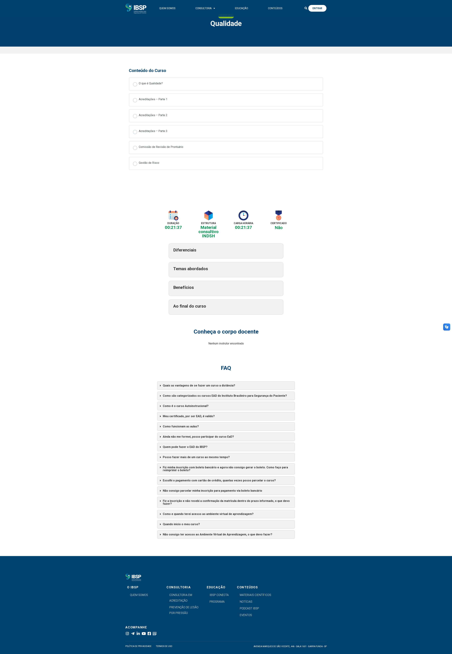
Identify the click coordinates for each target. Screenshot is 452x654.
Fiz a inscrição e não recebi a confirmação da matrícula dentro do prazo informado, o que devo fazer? (226, 502)
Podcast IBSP (249, 608)
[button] (305, 8)
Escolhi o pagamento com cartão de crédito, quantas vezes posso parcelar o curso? (219, 480)
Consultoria (203, 8)
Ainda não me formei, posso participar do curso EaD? (198, 436)
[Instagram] (127, 633)
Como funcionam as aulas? (181, 426)
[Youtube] (143, 633)
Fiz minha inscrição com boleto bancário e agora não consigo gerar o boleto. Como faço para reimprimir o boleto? (225, 469)
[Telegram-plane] (133, 633)
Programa (217, 601)
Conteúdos (275, 8)
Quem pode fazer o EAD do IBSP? (185, 447)
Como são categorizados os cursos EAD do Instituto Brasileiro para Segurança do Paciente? (225, 395)
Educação (241, 8)
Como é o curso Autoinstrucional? (186, 406)
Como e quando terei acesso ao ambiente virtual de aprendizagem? (208, 514)
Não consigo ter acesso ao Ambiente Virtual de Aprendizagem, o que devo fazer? (217, 534)
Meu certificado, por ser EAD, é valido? (189, 416)
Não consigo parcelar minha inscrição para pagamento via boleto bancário (212, 490)
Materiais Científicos (255, 595)
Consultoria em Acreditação (180, 597)
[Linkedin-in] (138, 633)
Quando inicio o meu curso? (181, 524)
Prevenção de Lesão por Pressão (183, 610)
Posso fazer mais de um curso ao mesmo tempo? (196, 457)
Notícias (246, 601)
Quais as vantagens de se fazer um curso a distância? (199, 385)
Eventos (246, 615)
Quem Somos (167, 8)
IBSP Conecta (219, 595)
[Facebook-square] (149, 633)
